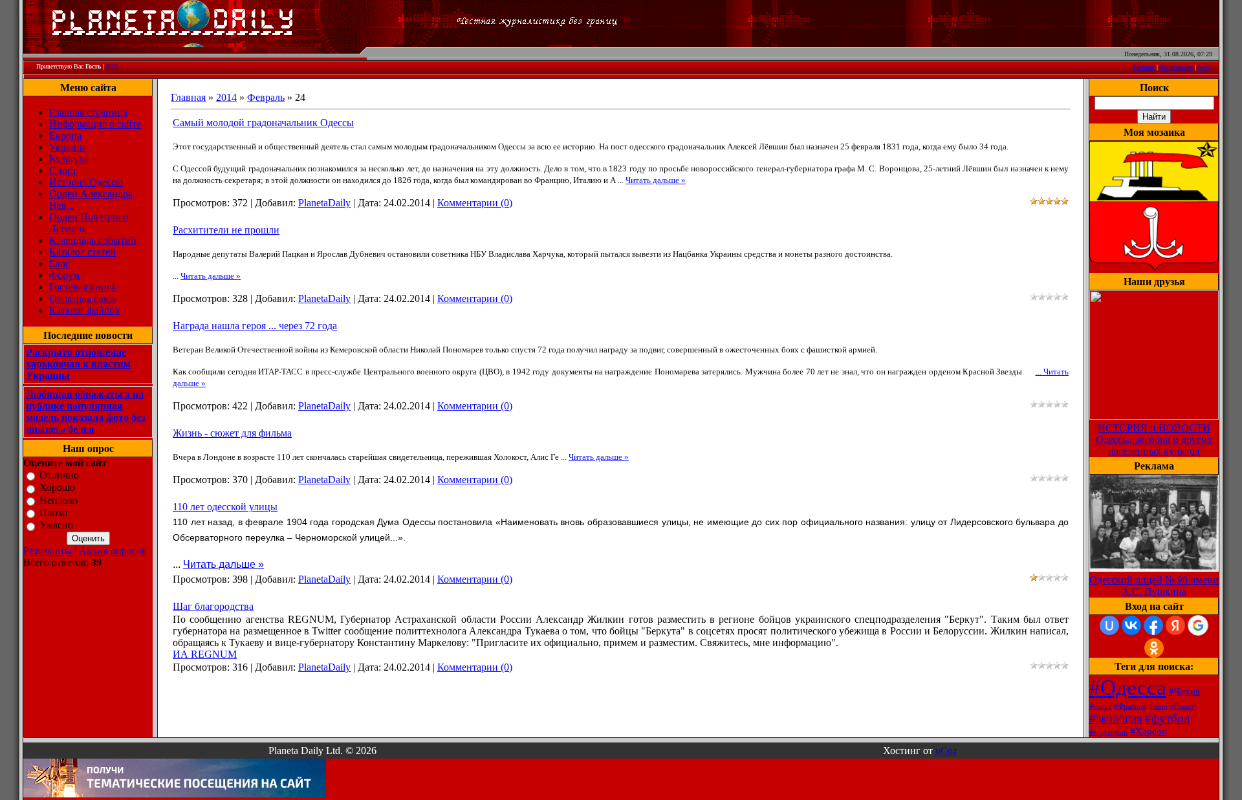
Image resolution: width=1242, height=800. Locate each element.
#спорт (1100, 706)
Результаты (47, 550)
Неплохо (58, 500)
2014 (226, 97)
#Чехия (1184, 691)
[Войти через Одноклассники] (1154, 648)
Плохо (53, 512)
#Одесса (1127, 687)
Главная (1144, 66)
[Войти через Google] (1198, 625)
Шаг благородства (213, 606)
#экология (1115, 718)
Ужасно (56, 525)
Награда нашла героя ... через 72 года (255, 325)
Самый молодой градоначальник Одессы (263, 122)
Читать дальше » (656, 180)
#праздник (1108, 732)
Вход (1205, 66)
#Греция (1183, 706)
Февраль (266, 97)
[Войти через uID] (1109, 625)
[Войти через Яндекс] (1175, 625)
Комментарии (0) (474, 202)
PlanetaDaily (324, 202)
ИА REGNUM (205, 654)
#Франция (1130, 706)
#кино (1158, 706)
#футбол (1167, 718)
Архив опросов (113, 550)
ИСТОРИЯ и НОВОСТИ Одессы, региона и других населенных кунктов (1154, 439)
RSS (112, 66)
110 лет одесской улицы (225, 506)
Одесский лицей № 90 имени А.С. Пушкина (1154, 585)
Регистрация (1176, 66)
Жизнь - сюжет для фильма (232, 432)
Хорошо (57, 487)
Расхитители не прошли (226, 229)
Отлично (59, 475)
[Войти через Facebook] (1153, 625)
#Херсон (1148, 731)
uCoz (946, 750)
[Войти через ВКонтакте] (1131, 625)
